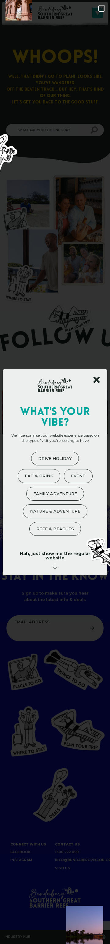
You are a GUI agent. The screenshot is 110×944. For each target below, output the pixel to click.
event (78, 475)
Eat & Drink (39, 475)
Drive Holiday (55, 458)
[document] (55, 472)
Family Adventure (55, 493)
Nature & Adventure (55, 511)
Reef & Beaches (55, 528)
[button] (101, 8)
